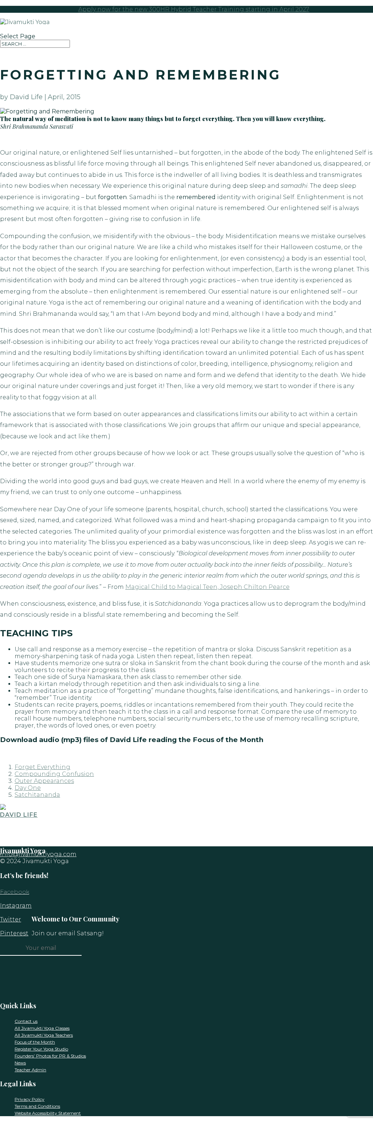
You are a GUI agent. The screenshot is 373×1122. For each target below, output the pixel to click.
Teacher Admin (30, 1069)
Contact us (26, 1021)
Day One (28, 787)
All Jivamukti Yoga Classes (42, 1028)
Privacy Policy (29, 1099)
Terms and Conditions (37, 1106)
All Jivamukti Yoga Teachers (44, 1035)
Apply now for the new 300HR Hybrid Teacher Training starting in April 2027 (193, 9)
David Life (19, 814)
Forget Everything (42, 767)
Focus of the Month (35, 1042)
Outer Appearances (44, 780)
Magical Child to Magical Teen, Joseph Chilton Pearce (207, 586)
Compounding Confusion (54, 773)
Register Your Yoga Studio (41, 1049)
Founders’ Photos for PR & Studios (50, 1056)
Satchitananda (37, 794)
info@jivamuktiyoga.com (38, 854)
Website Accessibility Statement (48, 1113)
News (20, 1062)
